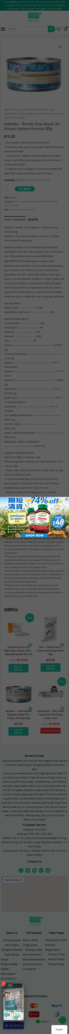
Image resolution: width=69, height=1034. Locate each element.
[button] (66, 499)
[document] (34, 517)
